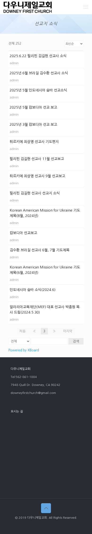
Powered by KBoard (23, 350)
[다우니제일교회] (28, 7)
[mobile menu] (86, 7)
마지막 (67, 331)
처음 (22, 331)
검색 (76, 341)
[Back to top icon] (46, 508)
